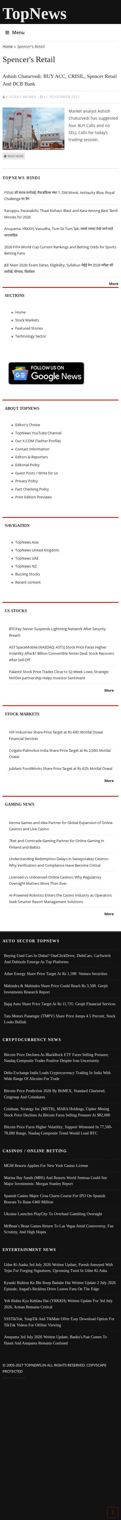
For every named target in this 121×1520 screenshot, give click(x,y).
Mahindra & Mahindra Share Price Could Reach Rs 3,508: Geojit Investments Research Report (56, 989)
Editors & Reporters (31, 456)
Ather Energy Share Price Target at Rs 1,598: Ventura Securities (55, 973)
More (113, 283)
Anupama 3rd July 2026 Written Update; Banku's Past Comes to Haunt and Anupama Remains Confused (55, 1340)
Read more (16, 156)
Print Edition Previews (33, 497)
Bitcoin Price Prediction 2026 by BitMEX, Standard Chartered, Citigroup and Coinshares (55, 1093)
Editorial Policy (27, 464)
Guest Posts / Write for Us (36, 473)
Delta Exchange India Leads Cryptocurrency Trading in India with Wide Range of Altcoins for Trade (57, 1075)
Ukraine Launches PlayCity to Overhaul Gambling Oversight (53, 1214)
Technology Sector (30, 336)
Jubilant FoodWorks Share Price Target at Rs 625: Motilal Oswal (60, 768)
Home (8, 46)
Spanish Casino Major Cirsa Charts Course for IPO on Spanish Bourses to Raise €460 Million (54, 1198)
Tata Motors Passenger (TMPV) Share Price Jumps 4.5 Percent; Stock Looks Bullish (59, 1019)
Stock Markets (27, 320)
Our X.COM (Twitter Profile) (38, 440)
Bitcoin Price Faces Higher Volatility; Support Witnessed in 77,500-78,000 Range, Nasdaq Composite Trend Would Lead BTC (58, 1130)
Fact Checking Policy (32, 489)
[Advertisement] (60, 1444)
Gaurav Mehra (21, 96)
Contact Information (32, 449)
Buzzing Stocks (27, 574)
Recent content (28, 582)
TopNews (35, 13)
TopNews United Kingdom (37, 550)
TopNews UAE (27, 558)
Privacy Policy (26, 480)
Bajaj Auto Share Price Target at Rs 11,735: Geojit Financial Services (59, 1004)
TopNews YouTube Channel (38, 432)
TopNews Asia (27, 542)
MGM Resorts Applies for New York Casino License (46, 1165)
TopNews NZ (26, 566)
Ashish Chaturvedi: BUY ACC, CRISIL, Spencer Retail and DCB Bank (60, 80)
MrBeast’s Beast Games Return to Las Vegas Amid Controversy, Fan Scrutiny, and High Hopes (58, 1229)
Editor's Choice (27, 424)
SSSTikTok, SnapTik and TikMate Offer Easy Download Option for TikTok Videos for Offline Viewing (59, 1322)
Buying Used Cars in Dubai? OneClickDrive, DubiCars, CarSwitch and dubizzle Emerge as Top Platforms (57, 958)
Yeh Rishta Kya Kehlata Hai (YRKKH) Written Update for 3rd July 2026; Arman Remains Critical (58, 1303)
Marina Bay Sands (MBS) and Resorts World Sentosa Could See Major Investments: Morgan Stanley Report (55, 1180)
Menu (18, 32)
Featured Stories (29, 328)
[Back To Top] (112, 1512)
